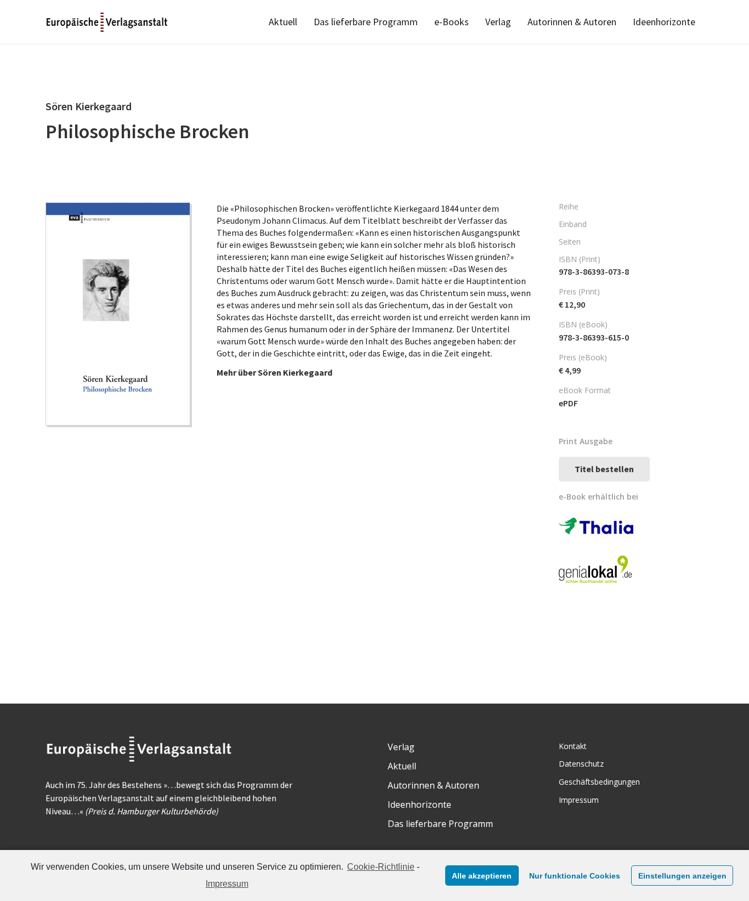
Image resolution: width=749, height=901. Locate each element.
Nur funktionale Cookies (574, 875)
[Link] (108, 22)
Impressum (227, 883)
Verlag (401, 747)
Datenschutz (581, 763)
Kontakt (573, 746)
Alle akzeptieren (482, 875)
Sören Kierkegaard (295, 372)
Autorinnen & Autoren (433, 785)
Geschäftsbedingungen (599, 782)
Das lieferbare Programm (440, 824)
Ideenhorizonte (419, 804)
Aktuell (402, 766)
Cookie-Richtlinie (381, 866)
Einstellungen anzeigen (682, 875)
